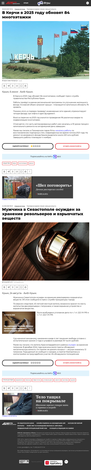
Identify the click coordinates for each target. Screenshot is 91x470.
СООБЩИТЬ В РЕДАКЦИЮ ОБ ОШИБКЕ (61, 428)
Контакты (20, 426)
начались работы (63, 130)
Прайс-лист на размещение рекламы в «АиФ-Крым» (45, 426)
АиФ (20, 80)
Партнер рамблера (36, 461)
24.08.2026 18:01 (7, 206)
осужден (72, 345)
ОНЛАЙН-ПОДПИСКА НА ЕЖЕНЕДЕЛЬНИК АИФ (51, 423)
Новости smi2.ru (9, 199)
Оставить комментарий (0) (72, 146)
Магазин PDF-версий (75, 423)
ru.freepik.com (19, 282)
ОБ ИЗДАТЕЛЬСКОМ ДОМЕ (25, 423)
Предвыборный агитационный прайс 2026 (32, 428)
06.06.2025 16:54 (7, 9)
